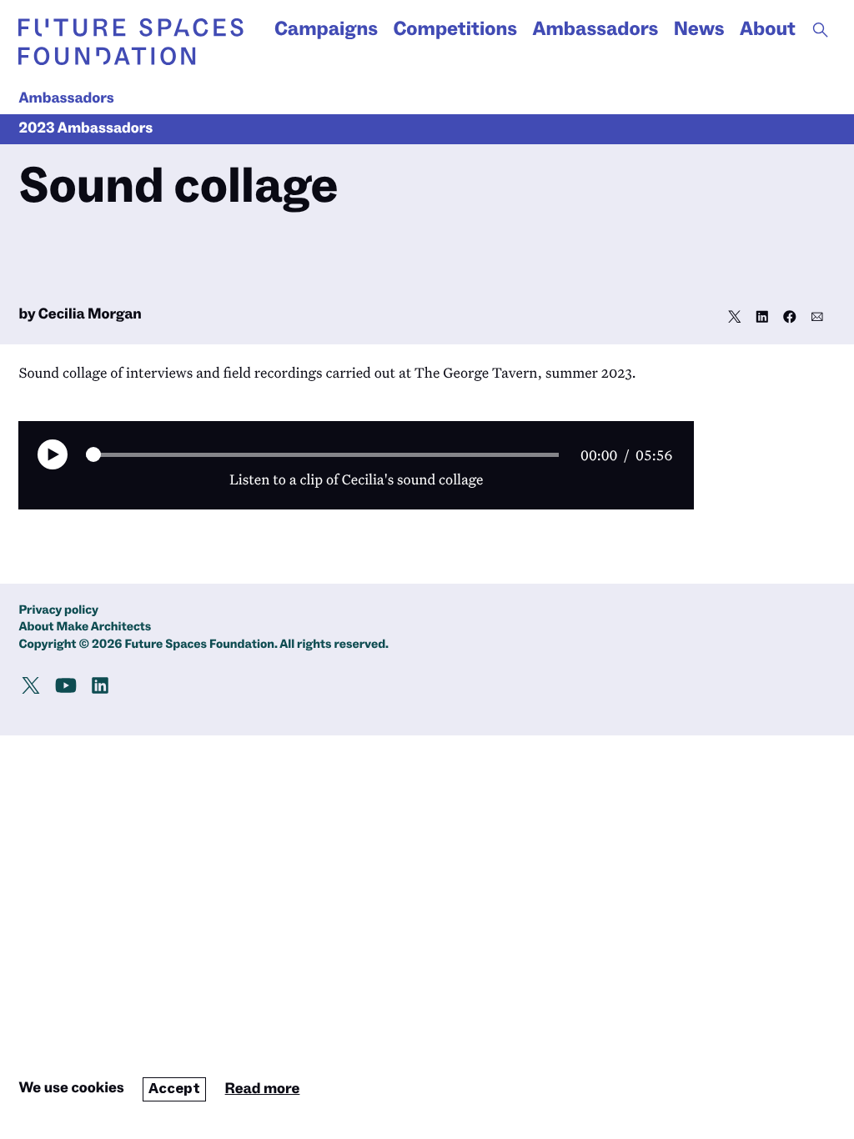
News (699, 29)
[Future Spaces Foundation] (131, 41)
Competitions (455, 29)
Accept (174, 1088)
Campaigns (326, 29)
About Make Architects (84, 627)
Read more (262, 1089)
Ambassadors (595, 29)
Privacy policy (58, 611)
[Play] (53, 454)
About (768, 29)
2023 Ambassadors (85, 128)
